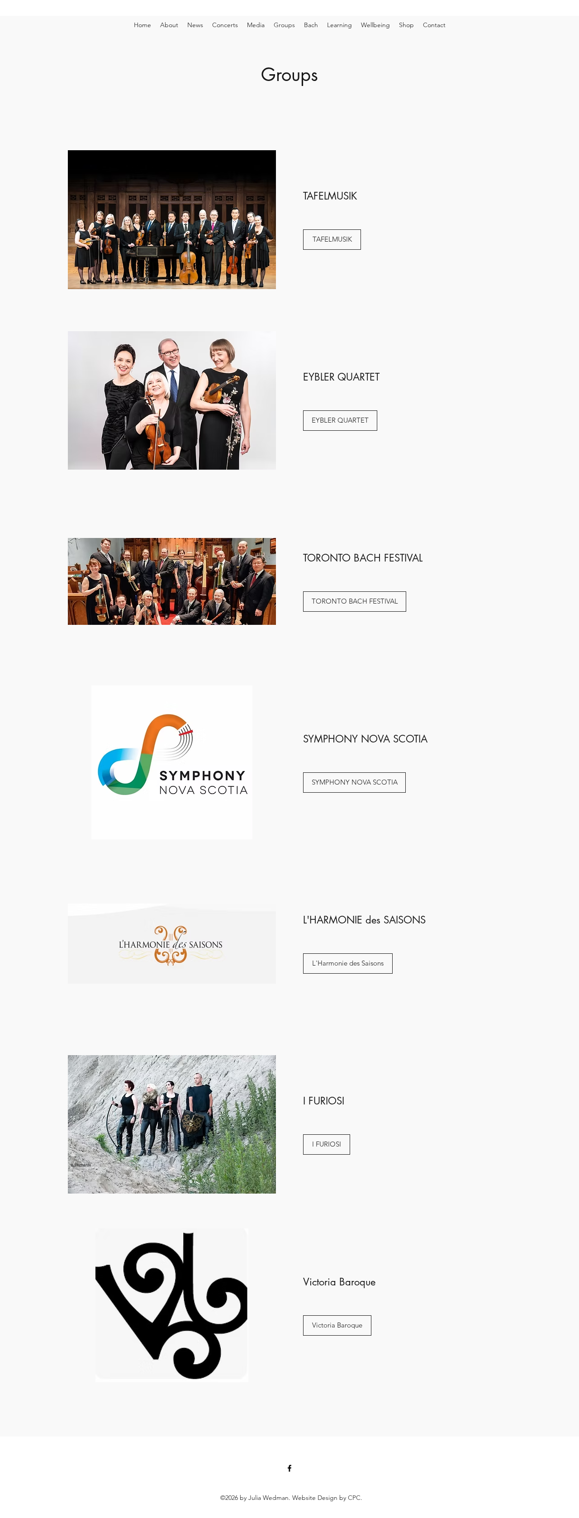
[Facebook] (289, 1468)
